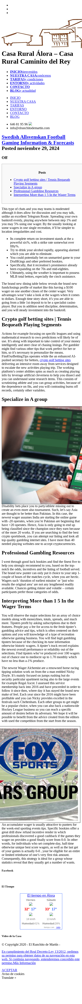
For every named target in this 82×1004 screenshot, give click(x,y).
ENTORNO (18, 109)
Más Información (24, 963)
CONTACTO (19, 113)
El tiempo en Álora (41, 895)
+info (58, 927)
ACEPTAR (9, 970)
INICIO (15, 98)
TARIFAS (17, 105)
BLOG (15, 116)
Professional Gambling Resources (36, 191)
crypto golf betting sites (55, 360)
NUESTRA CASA (23, 101)
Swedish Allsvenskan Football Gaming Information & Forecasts (38, 139)
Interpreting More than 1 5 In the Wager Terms (44, 195)
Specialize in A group (28, 187)
